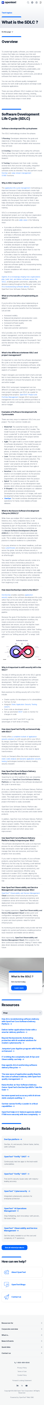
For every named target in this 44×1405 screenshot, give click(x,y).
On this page (6, 32)
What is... (5, 1335)
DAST (20, 712)
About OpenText (18, 1272)
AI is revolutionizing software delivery (15, 287)
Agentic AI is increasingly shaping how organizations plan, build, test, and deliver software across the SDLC (21, 279)
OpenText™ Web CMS (26, 1397)
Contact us (16, 1297)
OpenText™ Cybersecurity (16, 1191)
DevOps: (8, 498)
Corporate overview (10, 1329)
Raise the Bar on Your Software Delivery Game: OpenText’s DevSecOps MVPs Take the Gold (22, 1087)
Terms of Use (22, 1371)
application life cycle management (17, 188)
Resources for (7, 1323)
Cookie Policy (22, 1375)
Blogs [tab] (5, 1013)
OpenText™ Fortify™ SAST (15, 1174)
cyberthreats (10, 548)
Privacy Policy (22, 1368)
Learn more (19, 988)
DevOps (5, 173)
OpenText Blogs (18, 1284)
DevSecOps (6, 595)
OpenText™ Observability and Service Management (21, 893)
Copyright (7, 1391)
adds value (23, 220)
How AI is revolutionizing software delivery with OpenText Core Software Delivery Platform (20, 1021)
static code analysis (9, 759)
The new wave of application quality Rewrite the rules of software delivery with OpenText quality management (21, 1076)
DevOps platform (11, 1139)
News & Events (8, 1341)
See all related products (14, 1248)
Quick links (6, 1347)
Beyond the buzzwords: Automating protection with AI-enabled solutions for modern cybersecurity (19, 1040)
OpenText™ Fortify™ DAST (15, 1156)
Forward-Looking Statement (22, 1380)
